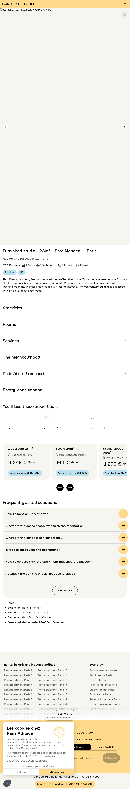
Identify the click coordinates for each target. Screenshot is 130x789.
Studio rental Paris (101, 675)
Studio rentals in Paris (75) (24, 607)
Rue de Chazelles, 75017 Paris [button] (25, 258)
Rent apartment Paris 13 (52, 670)
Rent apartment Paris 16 (52, 685)
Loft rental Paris (99, 680)
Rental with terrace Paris (105, 699)
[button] (7, 783)
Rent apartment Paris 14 (52, 675)
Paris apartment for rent (104, 670)
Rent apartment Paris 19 (52, 699)
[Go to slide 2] (29, 437)
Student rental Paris (102, 689)
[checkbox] (124, 14)
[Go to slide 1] (25, 437)
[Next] (124, 127)
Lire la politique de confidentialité (27, 761)
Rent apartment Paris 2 (18, 675)
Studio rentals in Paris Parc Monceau (30, 617)
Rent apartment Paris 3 (18, 680)
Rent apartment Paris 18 (52, 694)
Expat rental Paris (100, 694)
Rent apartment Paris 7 (18, 699)
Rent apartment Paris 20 (53, 704)
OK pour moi (56, 772)
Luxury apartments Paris (105, 704)
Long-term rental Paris (103, 685)
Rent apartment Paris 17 (52, 689)
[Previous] (5, 127)
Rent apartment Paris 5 (18, 689)
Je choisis (21, 772)
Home (10, 603)
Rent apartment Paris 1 (18, 670)
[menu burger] (125, 4)
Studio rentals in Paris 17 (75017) (28, 612)
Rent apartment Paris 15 (52, 680)
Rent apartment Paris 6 (18, 694)
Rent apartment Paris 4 (18, 685)
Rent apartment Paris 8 (18, 704)
